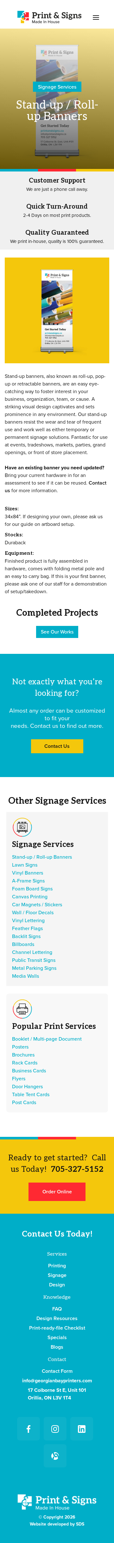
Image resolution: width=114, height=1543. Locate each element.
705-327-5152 (77, 1169)
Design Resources (57, 1318)
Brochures (23, 1055)
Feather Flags (27, 928)
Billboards (23, 944)
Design (57, 1285)
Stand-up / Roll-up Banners (42, 857)
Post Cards (24, 1102)
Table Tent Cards (30, 1094)
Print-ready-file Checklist (57, 1328)
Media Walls (25, 976)
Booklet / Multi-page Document (47, 1039)
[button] (96, 17)
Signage (57, 1275)
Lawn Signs (24, 865)
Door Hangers (27, 1086)
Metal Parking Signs (34, 968)
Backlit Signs (26, 936)
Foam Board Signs (32, 889)
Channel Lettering (32, 952)
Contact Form (57, 1371)
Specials (57, 1337)
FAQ (57, 1309)
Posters (20, 1047)
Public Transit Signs (33, 960)
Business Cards (29, 1071)
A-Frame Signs (28, 881)
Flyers (18, 1079)
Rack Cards (24, 1063)
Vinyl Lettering (28, 920)
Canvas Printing (30, 897)
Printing (57, 1266)
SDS (80, 1524)
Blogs (57, 1347)
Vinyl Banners (27, 873)
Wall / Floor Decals (33, 912)
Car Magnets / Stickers (37, 905)
